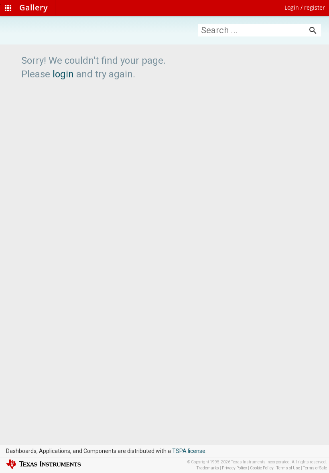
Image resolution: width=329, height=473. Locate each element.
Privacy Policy (234, 468)
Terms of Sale (315, 468)
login (63, 74)
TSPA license (188, 451)
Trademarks (208, 468)
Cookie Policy (262, 468)
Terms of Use (288, 468)
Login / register (304, 7)
